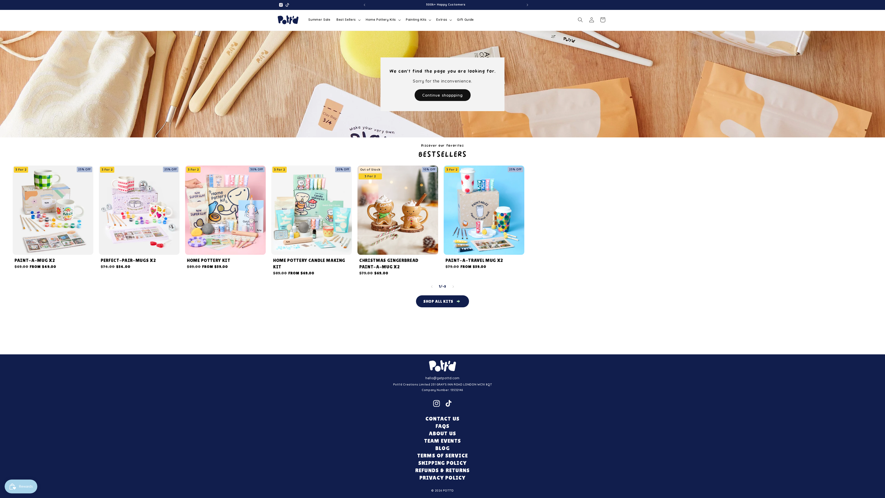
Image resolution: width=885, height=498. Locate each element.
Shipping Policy (442, 463)
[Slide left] (432, 287)
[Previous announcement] (364, 5)
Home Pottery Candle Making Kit (309, 263)
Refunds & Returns (442, 470)
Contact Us (442, 418)
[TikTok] (448, 403)
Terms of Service (442, 455)
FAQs (443, 426)
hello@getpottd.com (442, 378)
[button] (348, 20)
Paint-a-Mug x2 (35, 260)
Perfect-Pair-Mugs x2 (128, 260)
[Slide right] (453, 287)
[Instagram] (436, 403)
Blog (442, 448)
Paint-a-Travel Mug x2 (474, 260)
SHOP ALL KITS (438, 301)
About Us (442, 433)
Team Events (442, 441)
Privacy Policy (442, 477)
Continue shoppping (442, 94)
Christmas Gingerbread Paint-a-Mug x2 (389, 263)
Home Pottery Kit (208, 260)
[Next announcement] (527, 5)
